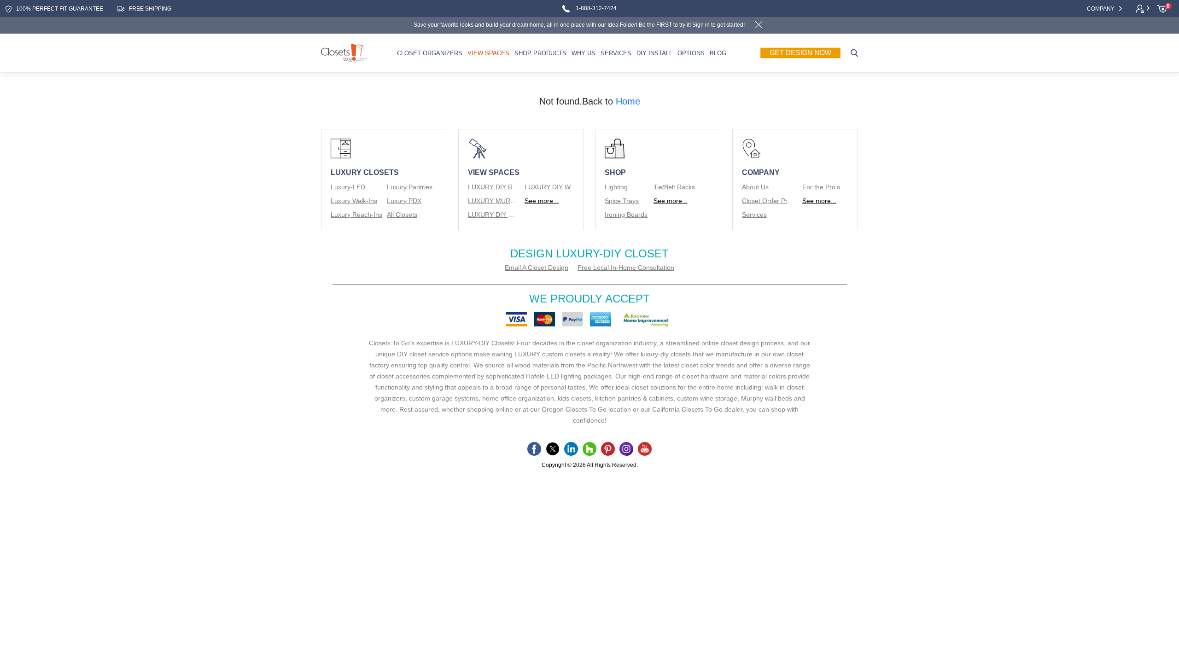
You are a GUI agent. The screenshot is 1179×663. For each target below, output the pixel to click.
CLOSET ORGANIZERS (429, 53)
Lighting (616, 187)
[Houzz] (589, 449)
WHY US (583, 53)
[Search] (854, 53)
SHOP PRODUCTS (540, 53)
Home (628, 101)
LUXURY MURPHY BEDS (494, 200)
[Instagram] (626, 449)
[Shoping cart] (1162, 8)
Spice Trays (622, 200)
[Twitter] (553, 449)
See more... (542, 200)
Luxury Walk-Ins (354, 200)
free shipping (150, 9)
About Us (755, 187)
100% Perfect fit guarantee (59, 9)
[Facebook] (534, 449)
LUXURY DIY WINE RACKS (494, 214)
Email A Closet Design (536, 267)
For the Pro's (821, 187)
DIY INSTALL (654, 53)
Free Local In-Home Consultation (626, 267)
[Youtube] (645, 449)
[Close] (758, 25)
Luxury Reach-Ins (356, 214)
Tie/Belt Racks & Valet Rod (680, 187)
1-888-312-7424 (595, 9)
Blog (718, 53)
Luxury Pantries (409, 187)
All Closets (402, 214)
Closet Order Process (768, 200)
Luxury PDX (404, 200)
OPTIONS (691, 53)
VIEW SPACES (488, 53)
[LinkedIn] (571, 449)
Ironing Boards (626, 214)
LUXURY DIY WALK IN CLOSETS (551, 187)
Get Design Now (800, 53)
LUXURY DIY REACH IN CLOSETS (494, 187)
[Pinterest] (608, 449)
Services (754, 214)
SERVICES (616, 53)
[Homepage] (344, 53)
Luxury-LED (348, 187)
